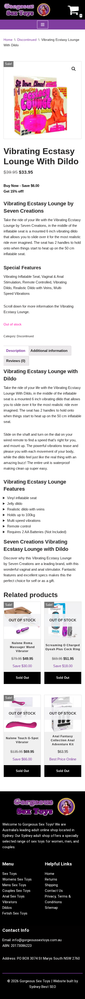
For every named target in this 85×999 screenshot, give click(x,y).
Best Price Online (62, 736)
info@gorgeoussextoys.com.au (37, 940)
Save (20, 635)
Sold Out (22, 677)
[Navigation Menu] (42, 25)
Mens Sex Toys (14, 885)
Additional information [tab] (49, 351)
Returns (51, 879)
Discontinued (27, 40)
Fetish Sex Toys (14, 913)
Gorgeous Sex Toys (35, 981)
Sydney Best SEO (42, 987)
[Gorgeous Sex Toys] (27, 9)
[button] (73, 69)
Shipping (51, 885)
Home (8, 40)
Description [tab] (15, 351)
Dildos (7, 908)
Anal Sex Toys (13, 896)
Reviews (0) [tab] (15, 361)
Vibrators (9, 902)
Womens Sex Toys (17, 879)
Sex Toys (9, 874)
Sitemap (51, 908)
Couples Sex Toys (16, 891)
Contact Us (54, 891)
